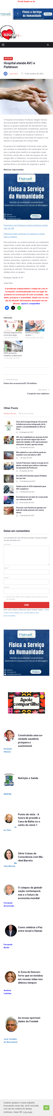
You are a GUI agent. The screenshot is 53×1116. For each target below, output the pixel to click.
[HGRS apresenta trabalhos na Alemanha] (13, 346)
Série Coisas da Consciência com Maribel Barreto (30, 857)
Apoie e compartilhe (30, 303)
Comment (7, 544)
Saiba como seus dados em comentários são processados (26, 613)
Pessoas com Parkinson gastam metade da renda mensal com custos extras (31, 510)
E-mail (6, 578)
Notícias (8, 58)
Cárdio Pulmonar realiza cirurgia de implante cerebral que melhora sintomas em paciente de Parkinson (32, 465)
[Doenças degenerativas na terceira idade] (13, 326)
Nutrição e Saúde (28, 778)
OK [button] (46, 1108)
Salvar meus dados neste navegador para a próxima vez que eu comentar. (27, 598)
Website (6, 587)
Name (6, 568)
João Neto (13, 74)
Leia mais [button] (27, 1112)
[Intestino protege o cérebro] (34, 326)
